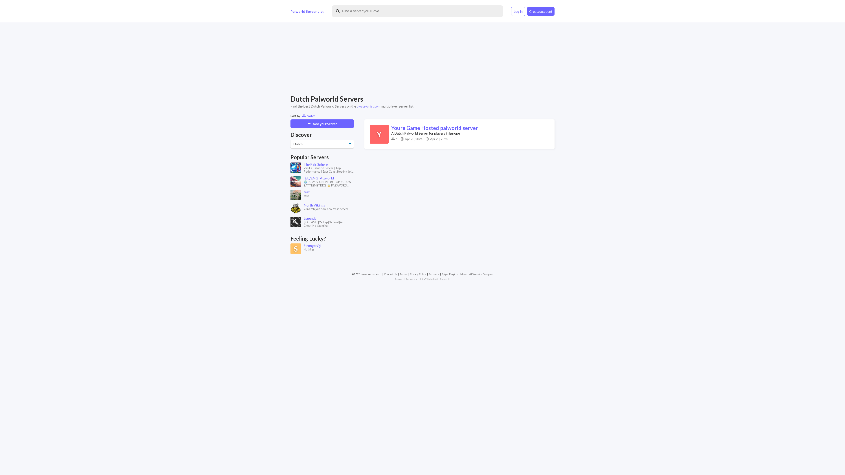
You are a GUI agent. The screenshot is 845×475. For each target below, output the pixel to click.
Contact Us (390, 274)
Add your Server (324, 124)
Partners (434, 274)
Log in (518, 11)
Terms (403, 274)
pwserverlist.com (368, 106)
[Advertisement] (422, 58)
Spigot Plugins (450, 274)
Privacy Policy (418, 274)
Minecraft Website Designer (477, 274)
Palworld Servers (405, 279)
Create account (540, 11)
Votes (311, 116)
